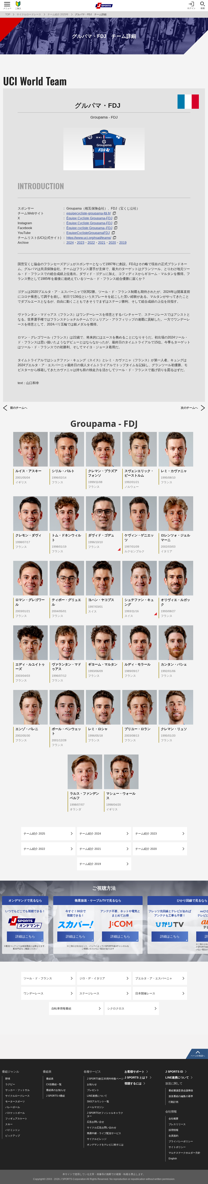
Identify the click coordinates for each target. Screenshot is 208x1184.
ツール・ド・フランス (38, 978)
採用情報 (173, 1130)
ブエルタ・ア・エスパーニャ (153, 978)
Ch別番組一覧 (54, 1084)
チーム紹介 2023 (146, 833)
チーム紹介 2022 (34, 848)
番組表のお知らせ (56, 1090)
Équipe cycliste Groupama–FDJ (89, 228)
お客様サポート (134, 1071)
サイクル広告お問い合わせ (101, 1127)
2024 (70, 242)
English (173, 1158)
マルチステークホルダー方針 (184, 1152)
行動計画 (173, 1102)
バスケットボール (15, 1113)
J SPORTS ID (174, 1071)
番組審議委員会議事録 (181, 1090)
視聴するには (133, 1083)
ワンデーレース (33, 993)
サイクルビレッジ (96, 1139)
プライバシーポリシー (181, 1141)
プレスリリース (177, 1124)
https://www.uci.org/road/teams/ (88, 237)
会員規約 (173, 1135)
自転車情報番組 (61, 1008)
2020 (112, 242)
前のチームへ (18, 407)
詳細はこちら (25, 936)
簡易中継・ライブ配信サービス (104, 1133)
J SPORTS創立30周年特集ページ (105, 1078)
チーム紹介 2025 (34, 833)
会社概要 (173, 1118)
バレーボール (12, 1107)
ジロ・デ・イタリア (92, 978)
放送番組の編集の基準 (181, 1096)
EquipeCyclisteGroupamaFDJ (88, 233)
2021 (101, 242)
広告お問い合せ (95, 1121)
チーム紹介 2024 (90, 833)
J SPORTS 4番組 (55, 1095)
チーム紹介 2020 (146, 848)
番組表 (49, 1078)
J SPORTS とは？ (136, 1077)
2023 (80, 242)
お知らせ (92, 1084)
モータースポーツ (15, 1101)
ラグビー (10, 1084)
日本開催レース (145, 993)
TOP (7, 14)
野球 (7, 1078)
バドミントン (12, 1130)
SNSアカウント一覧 (98, 1101)
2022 (91, 242)
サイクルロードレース (29, 14)
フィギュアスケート (16, 1118)
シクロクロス (115, 1008)
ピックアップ (12, 1135)
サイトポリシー (177, 1147)
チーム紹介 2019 (90, 863)
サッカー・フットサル (17, 1090)
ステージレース (89, 993)
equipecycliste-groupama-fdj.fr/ (88, 213)
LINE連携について (97, 1095)
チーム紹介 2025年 (58, 14)
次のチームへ (189, 407)
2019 (123, 242)
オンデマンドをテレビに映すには (105, 1144)
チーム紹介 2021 (90, 848)
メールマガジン (95, 1107)
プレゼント (93, 1090)
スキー (9, 1124)
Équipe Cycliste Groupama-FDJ (89, 218)
